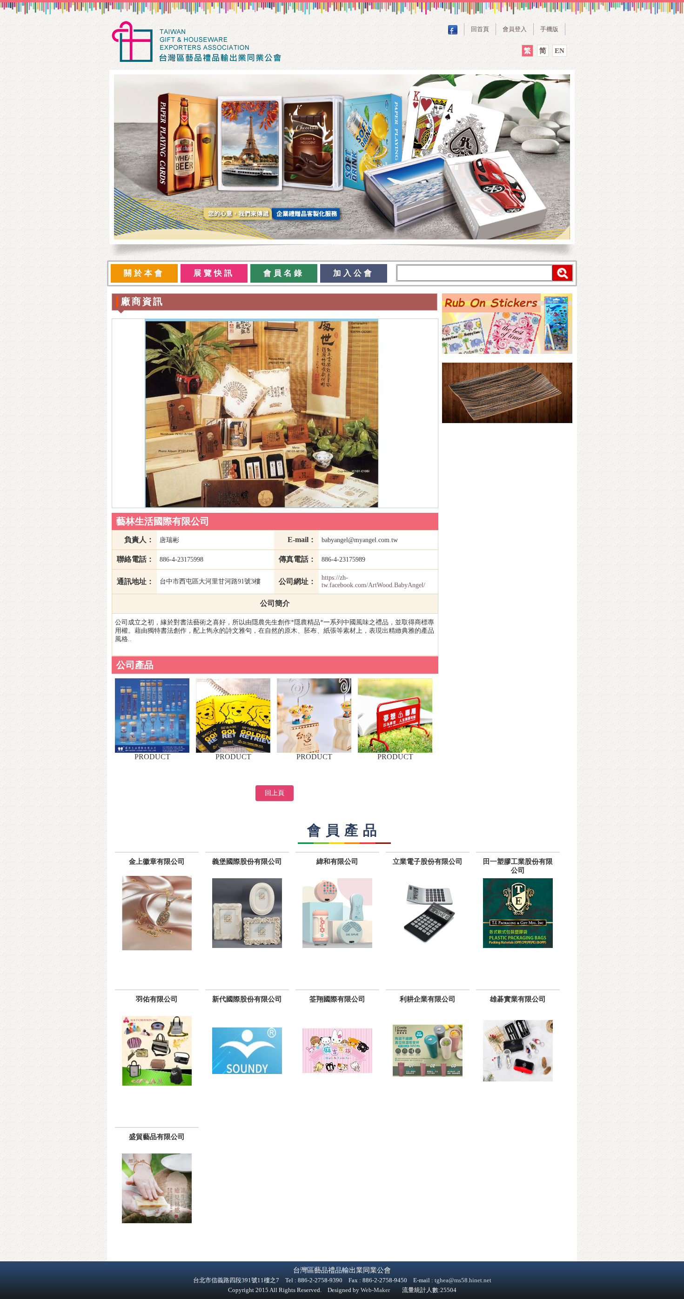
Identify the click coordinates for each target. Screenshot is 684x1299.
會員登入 (515, 29)
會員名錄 (283, 273)
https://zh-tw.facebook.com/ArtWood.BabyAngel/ (373, 581)
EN (559, 50)
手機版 (549, 29)
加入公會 (353, 273)
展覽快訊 (214, 273)
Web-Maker (375, 1289)
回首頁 (480, 29)
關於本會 (144, 273)
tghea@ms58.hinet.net (463, 1280)
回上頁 (274, 792)
